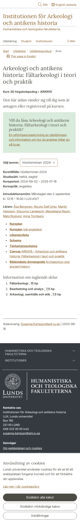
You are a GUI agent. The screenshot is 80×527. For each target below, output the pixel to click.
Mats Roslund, (13, 216)
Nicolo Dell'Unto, (46, 206)
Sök (45, 4)
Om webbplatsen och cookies (22, 448)
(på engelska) (26, 229)
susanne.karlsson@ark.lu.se (21, 433)
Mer (72, 41)
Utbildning (10, 41)
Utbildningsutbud (41, 51)
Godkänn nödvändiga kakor (40, 506)
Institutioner (15, 360)
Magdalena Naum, (58, 211)
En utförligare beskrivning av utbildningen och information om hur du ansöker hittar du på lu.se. (39, 139)
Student (26, 41)
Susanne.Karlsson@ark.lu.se (40, 324)
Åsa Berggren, (24, 206)
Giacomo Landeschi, (31, 211)
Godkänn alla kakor (40, 497)
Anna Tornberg (33, 216)
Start (6, 51)
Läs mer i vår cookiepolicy (21, 486)
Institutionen (44, 41)
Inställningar (40, 515)
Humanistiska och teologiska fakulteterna (31, 29)
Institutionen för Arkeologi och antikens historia (37, 19)
